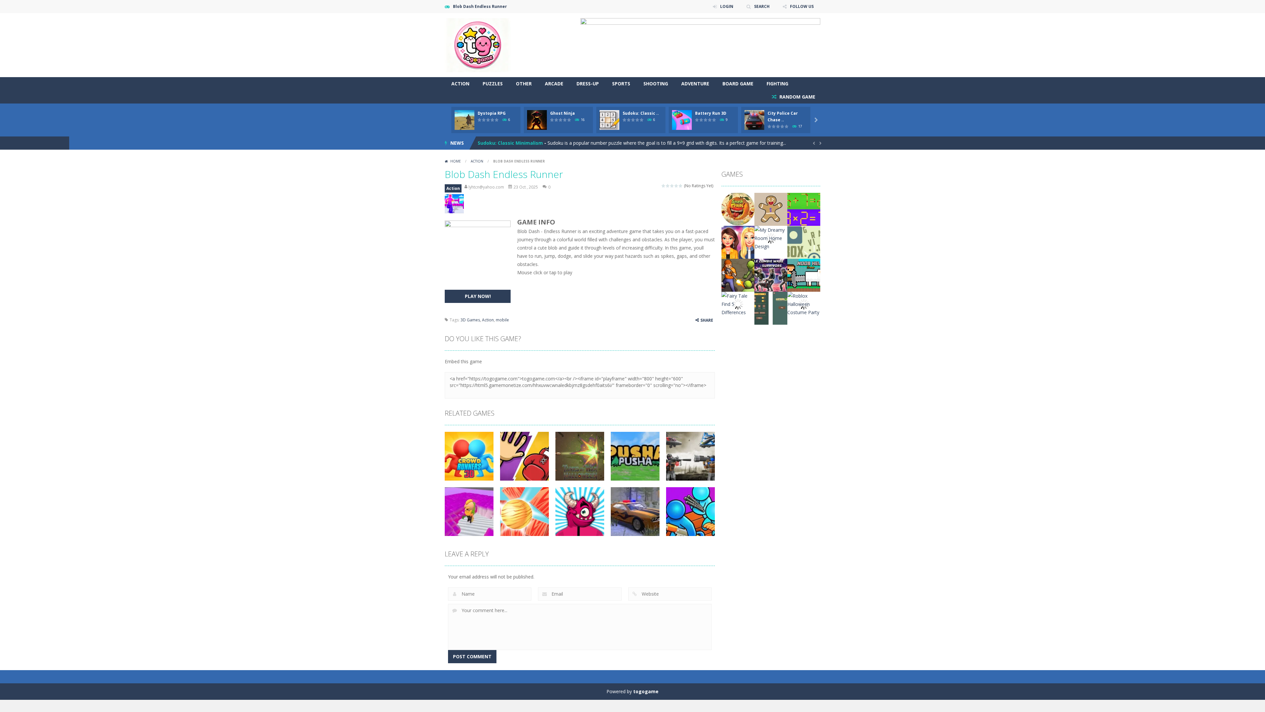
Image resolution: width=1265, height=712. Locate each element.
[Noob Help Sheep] (803, 275)
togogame (646, 691)
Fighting (777, 83)
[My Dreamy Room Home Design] (770, 237)
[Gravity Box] (803, 242)
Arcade (554, 83)
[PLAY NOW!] (464, 119)
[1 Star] (663, 186)
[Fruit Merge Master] (770, 308)
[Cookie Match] (770, 209)
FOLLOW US (802, 6)
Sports (621, 83)
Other (524, 83)
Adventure (695, 83)
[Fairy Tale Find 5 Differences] (737, 303)
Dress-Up (587, 83)
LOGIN (726, 6)
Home (455, 161)
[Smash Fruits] (737, 209)
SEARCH (762, 6)
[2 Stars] (668, 186)
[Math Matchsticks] (803, 209)
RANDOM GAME (796, 97)
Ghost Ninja (562, 113)
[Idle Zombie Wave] (770, 275)
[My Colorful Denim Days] (737, 242)
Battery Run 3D (710, 113)
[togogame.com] (478, 45)
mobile (502, 320)
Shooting (655, 83)
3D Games (470, 320)
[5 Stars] (681, 186)
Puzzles (493, 83)
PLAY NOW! (478, 296)
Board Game (737, 83)
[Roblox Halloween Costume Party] (803, 303)
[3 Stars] (672, 186)
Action (460, 83)
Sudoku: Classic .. (641, 113)
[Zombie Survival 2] (737, 275)
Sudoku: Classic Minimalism (510, 143)
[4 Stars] (676, 186)
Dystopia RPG (492, 113)
